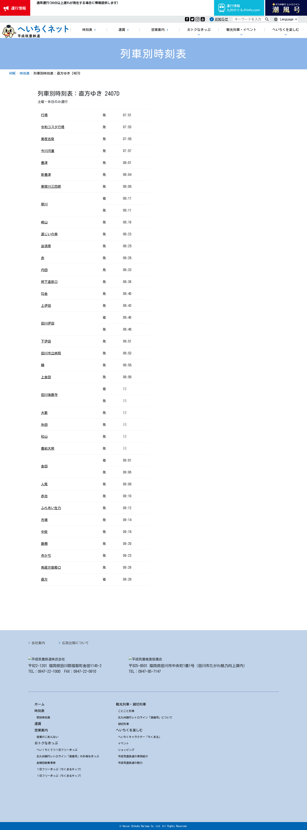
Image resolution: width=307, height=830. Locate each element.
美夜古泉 (47, 139)
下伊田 (46, 341)
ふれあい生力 (51, 508)
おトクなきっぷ (46, 743)
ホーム (39, 704)
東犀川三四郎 (51, 186)
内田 (44, 270)
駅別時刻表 (43, 717)
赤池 (44, 496)
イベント (123, 743)
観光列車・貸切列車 (131, 704)
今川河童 (47, 150)
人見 (44, 484)
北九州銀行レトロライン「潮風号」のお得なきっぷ (68, 756)
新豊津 (46, 174)
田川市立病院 (51, 353)
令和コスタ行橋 (52, 127)
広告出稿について (75, 643)
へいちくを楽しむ (129, 730)
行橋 (44, 115)
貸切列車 (123, 724)
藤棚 (44, 543)
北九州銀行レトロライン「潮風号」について (145, 717)
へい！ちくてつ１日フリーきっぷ (57, 750)
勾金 (44, 293)
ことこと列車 (126, 711)
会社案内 (38, 643)
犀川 (44, 204)
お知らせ (221, 19)
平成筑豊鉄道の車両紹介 (133, 756)
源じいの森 (49, 234)
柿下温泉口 (49, 281)
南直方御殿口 (51, 567)
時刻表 (39, 710)
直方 (44, 579)
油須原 (46, 246)
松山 (44, 436)
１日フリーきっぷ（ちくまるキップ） (60, 769)
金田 (44, 466)
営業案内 (41, 730)
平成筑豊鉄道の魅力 (130, 762)
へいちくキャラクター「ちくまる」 (139, 737)
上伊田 (46, 305)
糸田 (44, 424)
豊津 (44, 162)
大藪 (44, 412)
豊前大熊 (47, 448)
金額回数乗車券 (46, 762)
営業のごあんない (47, 737)
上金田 (46, 377)
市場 (44, 520)
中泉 (44, 531)
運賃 (37, 723)
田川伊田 (47, 323)
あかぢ (46, 555)
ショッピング (126, 750)
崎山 (44, 222)
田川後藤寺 (49, 394)
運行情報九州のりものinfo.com (239, 8)
